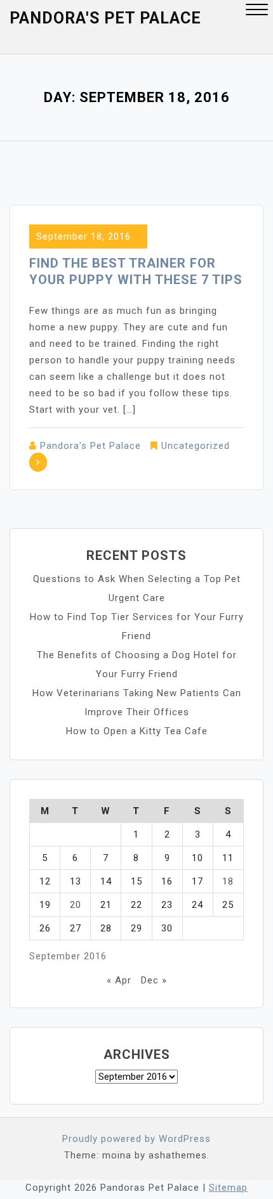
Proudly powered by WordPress (136, 1138)
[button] (257, 11)
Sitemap (228, 1187)
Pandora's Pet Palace (105, 18)
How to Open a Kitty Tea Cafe (137, 731)
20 (75, 905)
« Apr (119, 980)
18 (228, 881)
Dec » (154, 980)
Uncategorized (195, 445)
